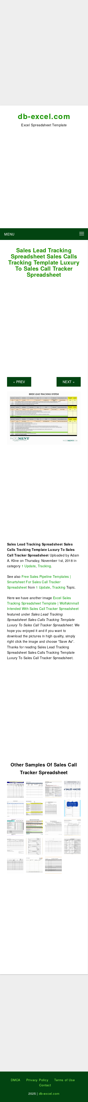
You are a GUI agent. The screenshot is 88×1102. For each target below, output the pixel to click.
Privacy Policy (37, 1080)
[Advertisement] (44, 54)
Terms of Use (64, 1080)
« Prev (19, 381)
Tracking (44, 566)
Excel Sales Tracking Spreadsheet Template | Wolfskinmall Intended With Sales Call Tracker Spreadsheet (43, 603)
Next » (69, 381)
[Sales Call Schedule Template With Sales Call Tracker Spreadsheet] (53, 864)
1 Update (29, 566)
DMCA (15, 1080)
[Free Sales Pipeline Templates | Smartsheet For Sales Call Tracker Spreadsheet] (34, 788)
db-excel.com (44, 116)
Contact (45, 1085)
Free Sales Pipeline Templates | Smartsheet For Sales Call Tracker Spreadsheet (39, 582)
